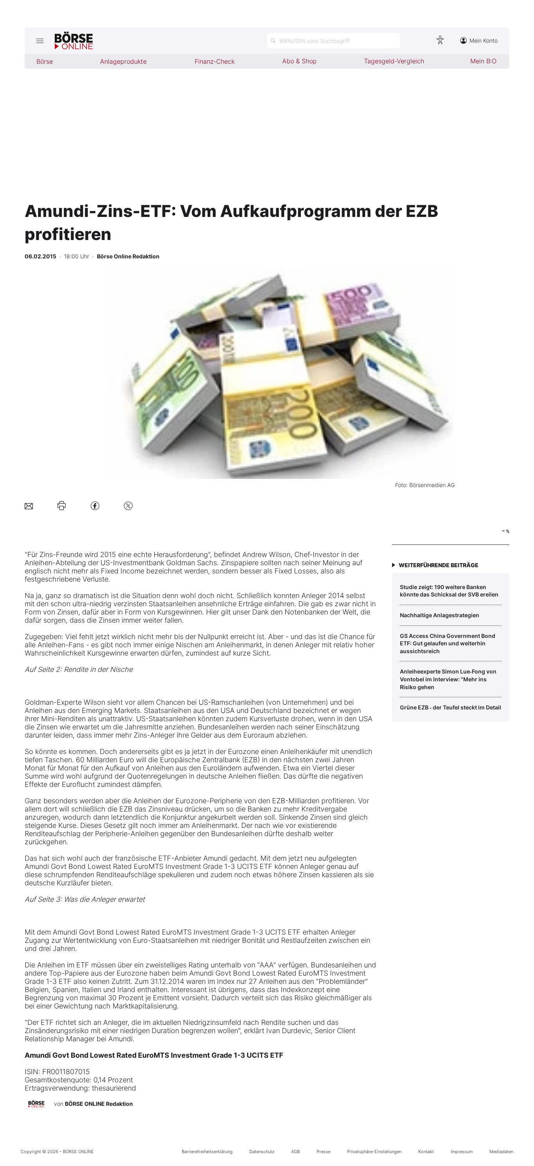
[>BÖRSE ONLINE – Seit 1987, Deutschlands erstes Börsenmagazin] (74, 40)
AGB (295, 1151)
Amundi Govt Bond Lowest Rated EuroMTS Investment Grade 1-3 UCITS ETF (148, 866)
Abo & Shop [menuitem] (299, 61)
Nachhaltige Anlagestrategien (439, 615)
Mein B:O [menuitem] (483, 61)
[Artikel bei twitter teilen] (128, 505)
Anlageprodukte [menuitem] (123, 61)
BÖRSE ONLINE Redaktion (99, 1103)
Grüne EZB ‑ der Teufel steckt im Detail (450, 707)
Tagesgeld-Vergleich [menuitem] (394, 61)
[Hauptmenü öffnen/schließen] (40, 40)
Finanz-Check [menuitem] (215, 61)
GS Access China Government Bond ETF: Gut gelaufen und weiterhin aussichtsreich (447, 643)
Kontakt (426, 1151)
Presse (323, 1151)
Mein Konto (483, 40)
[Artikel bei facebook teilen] (95, 505)
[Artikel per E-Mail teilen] (29, 505)
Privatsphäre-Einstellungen (374, 1151)
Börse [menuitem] (44, 61)
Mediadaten (501, 1151)
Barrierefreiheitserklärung (207, 1151)
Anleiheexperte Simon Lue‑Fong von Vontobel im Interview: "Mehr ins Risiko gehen (448, 679)
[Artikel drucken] (61, 505)
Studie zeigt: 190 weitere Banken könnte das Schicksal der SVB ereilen (449, 591)
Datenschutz (261, 1151)
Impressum (462, 1151)
